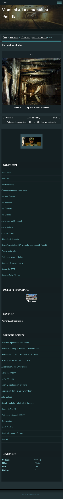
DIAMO (4, 439)
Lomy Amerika (7, 379)
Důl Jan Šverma (8, 197)
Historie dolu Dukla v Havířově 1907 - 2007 (19, 355)
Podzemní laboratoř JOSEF (13, 415)
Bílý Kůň (5, 178)
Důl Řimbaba (6, 209)
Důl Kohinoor (6, 203)
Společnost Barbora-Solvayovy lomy (16, 391)
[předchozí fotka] (7, 81)
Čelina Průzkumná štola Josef (14, 191)
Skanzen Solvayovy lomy (12, 263)
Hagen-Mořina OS (9, 409)
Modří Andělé (7, 427)
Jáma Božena (7, 227)
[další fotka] (56, 81)
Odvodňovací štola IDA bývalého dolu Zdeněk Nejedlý (24, 245)
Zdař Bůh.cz (6, 397)
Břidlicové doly (7, 184)
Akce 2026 (6, 172)
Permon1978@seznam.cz (12, 321)
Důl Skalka (25, 37)
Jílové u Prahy (7, 233)
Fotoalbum (14, 37)
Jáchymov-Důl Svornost (11, 221)
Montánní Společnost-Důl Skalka (15, 343)
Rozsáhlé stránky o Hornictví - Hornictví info (20, 349)
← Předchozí (8, 118)
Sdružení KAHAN (8, 373)
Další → (56, 118)
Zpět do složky (33, 118)
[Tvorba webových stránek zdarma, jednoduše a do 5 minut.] (40, 495)
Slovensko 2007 (8, 269)
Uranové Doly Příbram (10, 275)
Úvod (5, 37)
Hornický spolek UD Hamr (12, 433)
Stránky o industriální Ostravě (14, 385)
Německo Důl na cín (10, 239)
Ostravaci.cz (6, 421)
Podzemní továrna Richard (12, 257)
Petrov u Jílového (8, 251)
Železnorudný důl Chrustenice (14, 367)
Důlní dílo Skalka (39, 37)
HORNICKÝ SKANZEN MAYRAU (15, 361)
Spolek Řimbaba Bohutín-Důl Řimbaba (17, 403)
